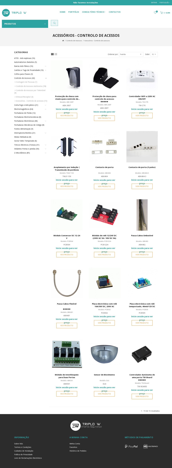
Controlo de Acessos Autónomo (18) (31, 86)
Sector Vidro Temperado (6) (25, 141)
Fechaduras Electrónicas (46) (26, 121)
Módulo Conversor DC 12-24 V (67, 236)
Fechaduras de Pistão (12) (25, 113)
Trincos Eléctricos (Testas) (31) (26, 145)
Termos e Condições (22, 447)
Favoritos (73, 447)
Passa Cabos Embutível (142, 235)
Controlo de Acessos (74, 40)
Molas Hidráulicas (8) (22, 137)
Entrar (154, 3)
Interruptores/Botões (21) (24, 133)
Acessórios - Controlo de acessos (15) (31, 101)
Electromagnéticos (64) (23, 109)
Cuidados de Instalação (23, 451)
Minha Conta (75, 443)
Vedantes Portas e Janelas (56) (26, 149)
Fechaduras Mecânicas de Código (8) (29, 125)
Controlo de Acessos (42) (24, 78)
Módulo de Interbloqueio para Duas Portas (67, 376)
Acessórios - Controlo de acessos (97, 40)
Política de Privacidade (23, 454)
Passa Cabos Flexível (66, 303)
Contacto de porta (104, 167)
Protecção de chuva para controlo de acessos (104, 97)
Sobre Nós (18, 443)
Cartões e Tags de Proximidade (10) (29, 70)
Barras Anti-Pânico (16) (23, 66)
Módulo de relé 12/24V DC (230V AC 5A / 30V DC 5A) (104, 236)
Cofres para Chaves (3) (23, 74)
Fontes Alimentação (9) (23, 129)
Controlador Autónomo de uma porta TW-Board (142, 376)
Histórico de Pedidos (78, 451)
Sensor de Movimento (104, 374)
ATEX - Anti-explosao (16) (24, 58)
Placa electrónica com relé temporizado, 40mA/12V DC (142, 305)
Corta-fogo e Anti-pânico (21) (26, 105)
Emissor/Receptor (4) (24, 97)
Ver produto (66, 115)
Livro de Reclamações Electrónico (28, 458)
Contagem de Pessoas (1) (26, 82)
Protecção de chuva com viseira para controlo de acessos (66, 97)
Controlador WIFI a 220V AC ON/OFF (142, 97)
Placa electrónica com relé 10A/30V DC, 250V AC (104, 305)
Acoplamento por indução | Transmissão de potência (67, 168)
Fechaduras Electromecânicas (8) (27, 117)
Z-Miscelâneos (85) (22, 153)
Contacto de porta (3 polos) (142, 167)
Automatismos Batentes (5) (25, 62)
